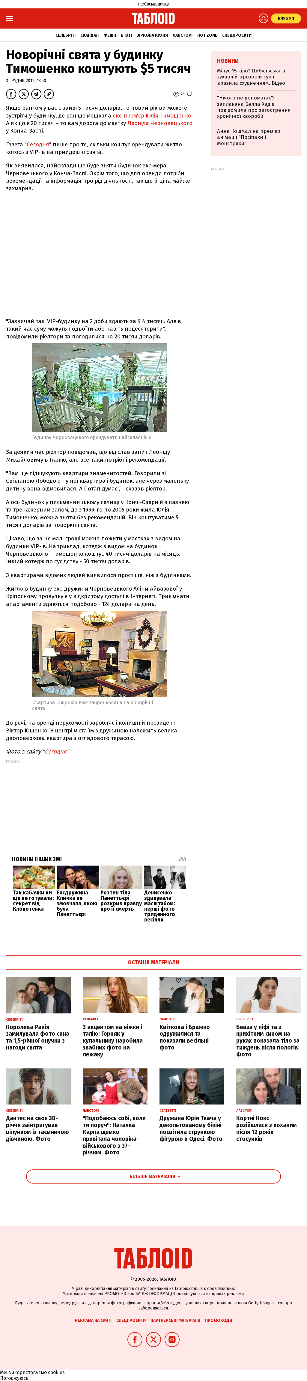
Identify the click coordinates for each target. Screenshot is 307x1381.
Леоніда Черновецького (159, 123)
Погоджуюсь (14, 1378)
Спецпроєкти (237, 35)
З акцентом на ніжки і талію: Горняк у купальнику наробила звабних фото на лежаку (113, 1041)
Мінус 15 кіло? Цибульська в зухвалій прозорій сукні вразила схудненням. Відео (251, 77)
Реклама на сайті (93, 1320)
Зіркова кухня (152, 35)
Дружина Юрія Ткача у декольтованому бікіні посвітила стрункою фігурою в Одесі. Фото (190, 1128)
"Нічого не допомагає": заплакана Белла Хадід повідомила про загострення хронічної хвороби (254, 107)
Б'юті (126, 35)
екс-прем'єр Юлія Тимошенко (152, 115)
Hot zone (207, 35)
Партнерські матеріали (175, 1320)
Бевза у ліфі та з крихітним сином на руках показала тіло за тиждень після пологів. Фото (268, 1041)
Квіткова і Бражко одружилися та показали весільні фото (184, 1037)
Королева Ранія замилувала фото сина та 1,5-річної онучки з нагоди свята (37, 1037)
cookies (56, 1372)
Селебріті (65, 35)
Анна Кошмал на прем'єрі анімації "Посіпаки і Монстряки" (249, 137)
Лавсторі (182, 35)
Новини (228, 61)
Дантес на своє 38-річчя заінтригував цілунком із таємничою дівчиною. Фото (37, 1128)
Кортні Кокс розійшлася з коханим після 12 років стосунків (266, 1128)
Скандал (89, 35)
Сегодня (38, 144)
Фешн (109, 35)
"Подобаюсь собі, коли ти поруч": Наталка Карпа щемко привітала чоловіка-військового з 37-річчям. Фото (114, 1135)
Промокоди (218, 1320)
